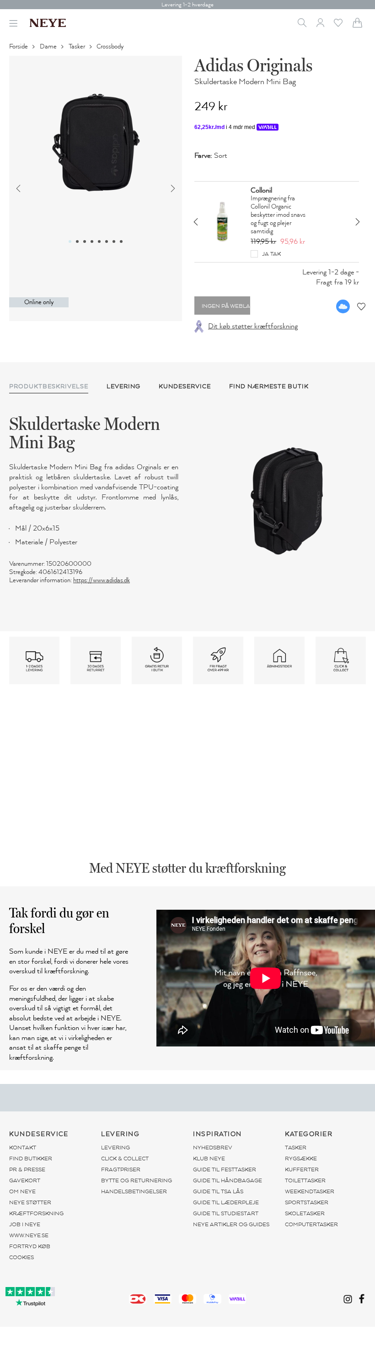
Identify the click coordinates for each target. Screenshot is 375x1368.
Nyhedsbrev (212, 1147)
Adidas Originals (253, 65)
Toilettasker (305, 1180)
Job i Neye (24, 1224)
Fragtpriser (120, 1169)
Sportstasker (306, 1202)
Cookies (21, 1257)
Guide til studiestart (225, 1213)
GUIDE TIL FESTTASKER (224, 1169)
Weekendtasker (309, 1191)
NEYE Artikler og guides (231, 1224)
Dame (49, 46)
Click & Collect (125, 1158)
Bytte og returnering (136, 1180)
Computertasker (311, 1224)
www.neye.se (28, 1235)
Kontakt (22, 1147)
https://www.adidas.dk (101, 580)
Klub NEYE (209, 1158)
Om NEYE (22, 1191)
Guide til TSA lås (218, 1191)
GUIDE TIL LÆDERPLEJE (226, 1202)
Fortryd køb (29, 1246)
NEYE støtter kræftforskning (36, 1208)
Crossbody (110, 46)
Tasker (77, 46)
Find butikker (30, 1158)
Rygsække (301, 1158)
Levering (115, 1147)
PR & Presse (27, 1169)
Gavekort (24, 1180)
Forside (19, 46)
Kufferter (302, 1169)
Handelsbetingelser (134, 1191)
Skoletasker (305, 1213)
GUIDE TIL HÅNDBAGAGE (227, 1180)
